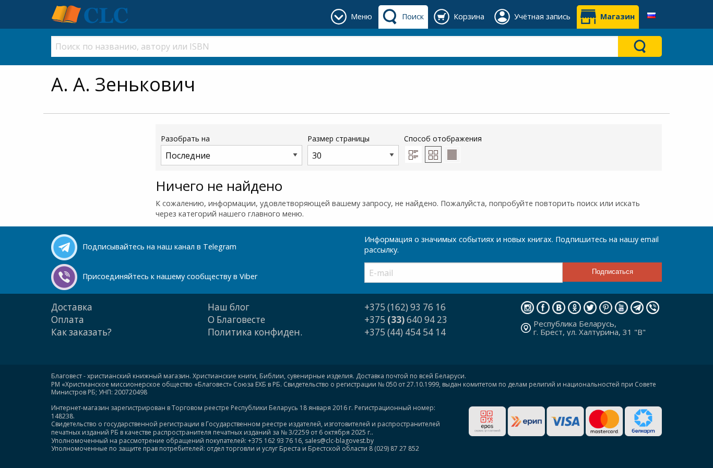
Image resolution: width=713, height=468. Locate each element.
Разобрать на (185, 138)
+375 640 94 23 (405, 320)
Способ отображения (443, 138)
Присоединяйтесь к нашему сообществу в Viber (169, 276)
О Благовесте (236, 320)
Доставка (71, 307)
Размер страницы (338, 138)
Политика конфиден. (255, 332)
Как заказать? (81, 332)
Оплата (67, 320)
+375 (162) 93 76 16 (405, 307)
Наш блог (228, 307)
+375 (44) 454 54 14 (405, 332)
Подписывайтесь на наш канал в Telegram (159, 246)
